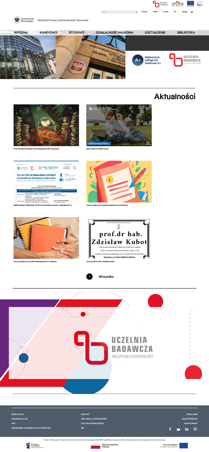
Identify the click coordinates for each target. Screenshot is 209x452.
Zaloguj (184, 11)
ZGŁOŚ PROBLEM (189, 419)
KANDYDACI (48, 32)
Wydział (21, 32)
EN (175, 11)
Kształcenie (155, 32)
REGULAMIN (192, 414)
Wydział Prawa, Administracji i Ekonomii (63, 20)
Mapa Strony (190, 423)
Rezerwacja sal (20, 419)
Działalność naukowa (114, 32)
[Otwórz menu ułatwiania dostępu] (193, 12)
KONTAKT (85, 414)
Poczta (165, 11)
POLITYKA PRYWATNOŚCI (92, 423)
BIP (82, 428)
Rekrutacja (18, 414)
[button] (2, 54)
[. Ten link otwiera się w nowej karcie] (170, 429)
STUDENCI (76, 32)
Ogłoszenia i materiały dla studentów (31, 428)
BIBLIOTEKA (186, 32)
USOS (155, 11)
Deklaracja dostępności (94, 419)
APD (13, 423)
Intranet (144, 11)
